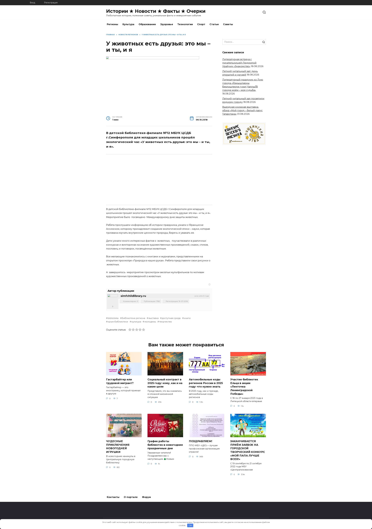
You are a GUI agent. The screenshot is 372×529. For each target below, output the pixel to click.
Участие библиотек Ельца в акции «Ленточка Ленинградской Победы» (244, 386)
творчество (165, 321)
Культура (128, 24)
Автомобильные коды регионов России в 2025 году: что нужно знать (206, 383)
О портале (131, 497)
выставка (153, 318)
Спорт (201, 24)
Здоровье (166, 24)
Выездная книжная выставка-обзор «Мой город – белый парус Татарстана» (242, 110)
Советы (228, 24)
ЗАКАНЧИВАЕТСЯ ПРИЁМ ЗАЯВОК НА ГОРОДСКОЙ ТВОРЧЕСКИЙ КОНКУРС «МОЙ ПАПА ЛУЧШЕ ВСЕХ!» (247, 450)
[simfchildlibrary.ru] (113, 299)
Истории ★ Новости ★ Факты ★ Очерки (155, 11)
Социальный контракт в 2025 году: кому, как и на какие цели (164, 383)
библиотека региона (133, 318)
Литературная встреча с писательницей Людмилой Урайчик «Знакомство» (239, 63)
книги (187, 318)
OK (190, 525)
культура (136, 321)
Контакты (113, 497)
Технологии (185, 24)
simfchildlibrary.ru (133, 296)
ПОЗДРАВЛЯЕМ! (200, 441)
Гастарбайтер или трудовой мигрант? (120, 381)
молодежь (150, 321)
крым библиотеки (118, 321)
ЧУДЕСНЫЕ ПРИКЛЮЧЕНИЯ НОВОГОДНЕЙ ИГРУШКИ (117, 446)
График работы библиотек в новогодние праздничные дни (165, 445)
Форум (146, 497)
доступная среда (171, 318)
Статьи (214, 24)
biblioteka (113, 318)
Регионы (112, 24)
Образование (147, 24)
